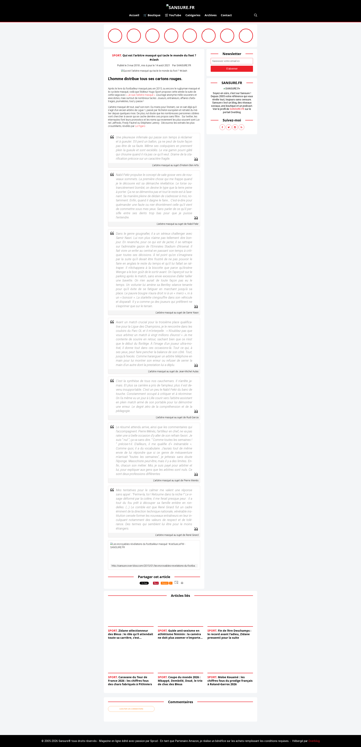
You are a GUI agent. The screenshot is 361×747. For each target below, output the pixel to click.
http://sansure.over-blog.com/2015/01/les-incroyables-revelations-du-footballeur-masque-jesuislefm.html (154, 566)
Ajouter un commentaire (131, 709)
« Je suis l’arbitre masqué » (140, 94)
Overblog (314, 741)
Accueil (134, 15)
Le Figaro (140, 126)
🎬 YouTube (173, 15)
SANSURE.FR (237, 108)
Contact (226, 15)
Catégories (192, 15)
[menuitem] (134, 15)
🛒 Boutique (151, 15)
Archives (211, 15)
